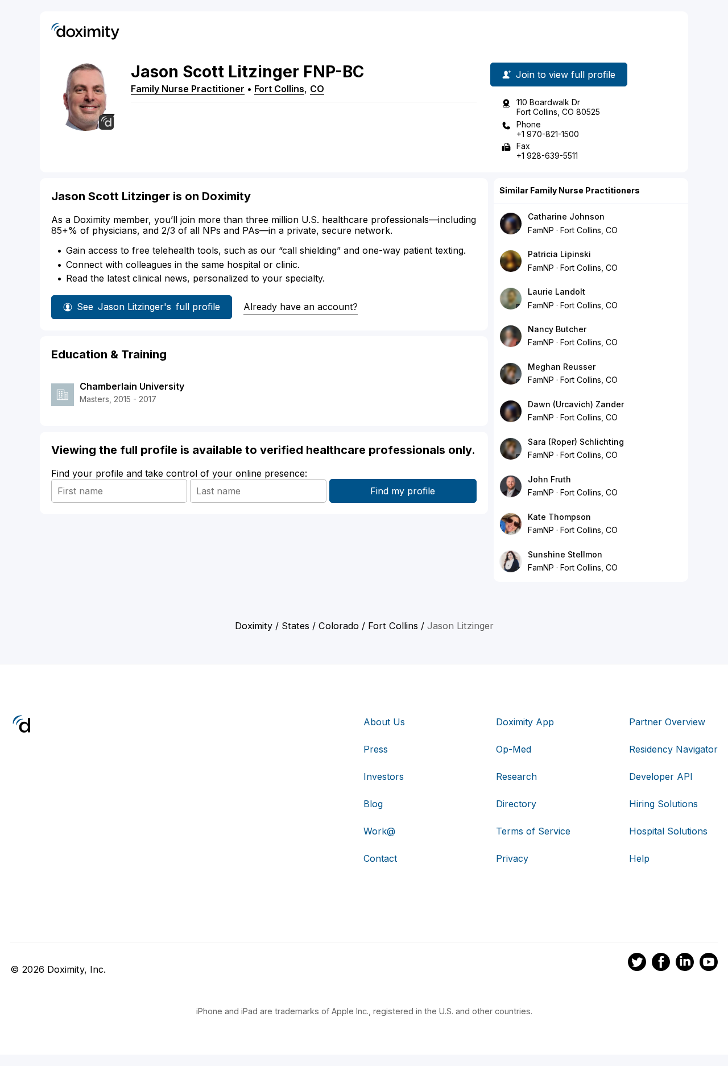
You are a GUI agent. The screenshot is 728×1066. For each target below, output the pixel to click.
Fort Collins (279, 88)
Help (639, 858)
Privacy (512, 858)
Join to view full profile (565, 74)
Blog (373, 803)
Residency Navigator (673, 749)
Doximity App (525, 722)
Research (516, 776)
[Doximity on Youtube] (709, 964)
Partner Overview (667, 722)
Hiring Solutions (663, 803)
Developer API (661, 776)
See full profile (148, 306)
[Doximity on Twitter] (637, 964)
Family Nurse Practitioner (188, 88)
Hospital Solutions (668, 831)
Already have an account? (300, 306)
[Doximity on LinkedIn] (685, 964)
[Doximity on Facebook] (661, 964)
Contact (380, 858)
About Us (384, 722)
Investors (383, 776)
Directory (516, 803)
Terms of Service (533, 831)
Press (375, 749)
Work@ (379, 831)
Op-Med (513, 749)
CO (317, 88)
